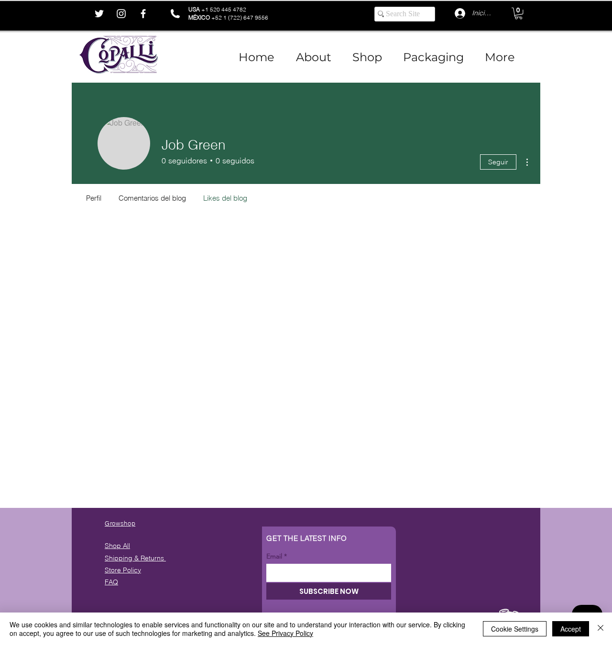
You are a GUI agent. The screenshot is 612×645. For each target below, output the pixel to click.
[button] (518, 13)
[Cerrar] (600, 628)
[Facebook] (143, 14)
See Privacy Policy (285, 633)
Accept (570, 629)
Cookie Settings (514, 629)
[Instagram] (121, 14)
